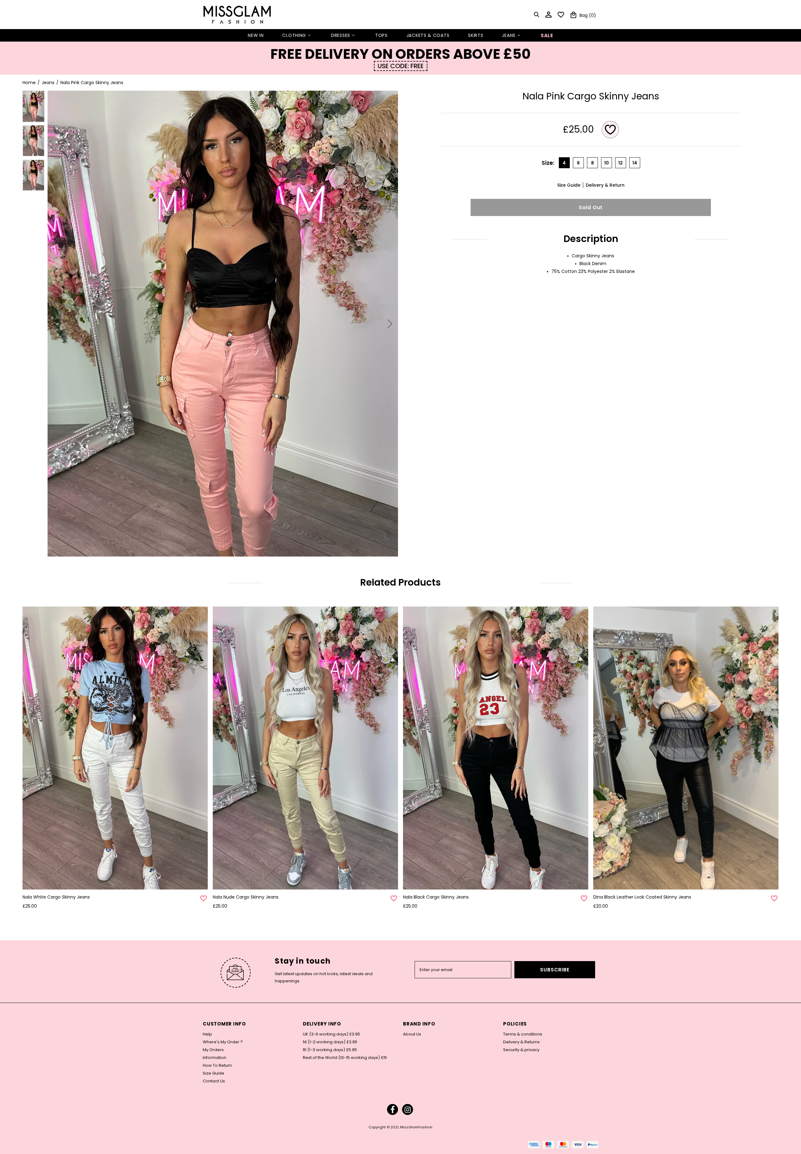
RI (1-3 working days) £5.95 (330, 1050)
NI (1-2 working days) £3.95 (330, 1042)
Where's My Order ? (223, 1042)
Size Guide (213, 1073)
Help (207, 1034)
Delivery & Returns (521, 1042)
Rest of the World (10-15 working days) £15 (345, 1058)
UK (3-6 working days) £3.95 (331, 1034)
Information (214, 1058)
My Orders (213, 1050)
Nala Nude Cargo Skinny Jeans (245, 897)
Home (29, 82)
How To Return (217, 1065)
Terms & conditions (522, 1034)
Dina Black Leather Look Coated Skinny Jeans (642, 897)
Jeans (48, 82)
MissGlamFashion (237, 14)
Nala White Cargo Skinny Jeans (56, 897)
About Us (412, 1034)
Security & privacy (521, 1050)
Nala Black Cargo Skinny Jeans (436, 897)
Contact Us (214, 1081)
